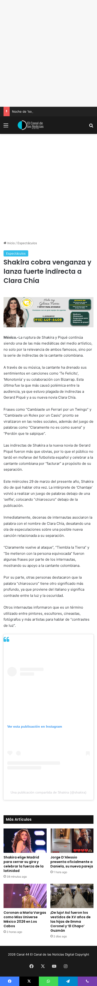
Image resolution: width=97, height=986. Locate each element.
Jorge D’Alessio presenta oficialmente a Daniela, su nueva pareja (71, 862)
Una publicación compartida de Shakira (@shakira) (48, 792)
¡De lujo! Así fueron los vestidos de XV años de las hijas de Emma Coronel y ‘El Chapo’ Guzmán (70, 921)
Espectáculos (27, 243)
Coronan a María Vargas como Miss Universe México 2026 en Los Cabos (25, 919)
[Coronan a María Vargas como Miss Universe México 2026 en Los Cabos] (25, 896)
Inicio (10, 243)
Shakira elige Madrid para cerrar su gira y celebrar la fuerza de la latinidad (24, 864)
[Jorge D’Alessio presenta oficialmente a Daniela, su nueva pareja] (71, 840)
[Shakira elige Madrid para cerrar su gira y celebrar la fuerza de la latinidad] (25, 840)
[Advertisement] (48, 53)
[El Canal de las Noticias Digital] (30, 125)
